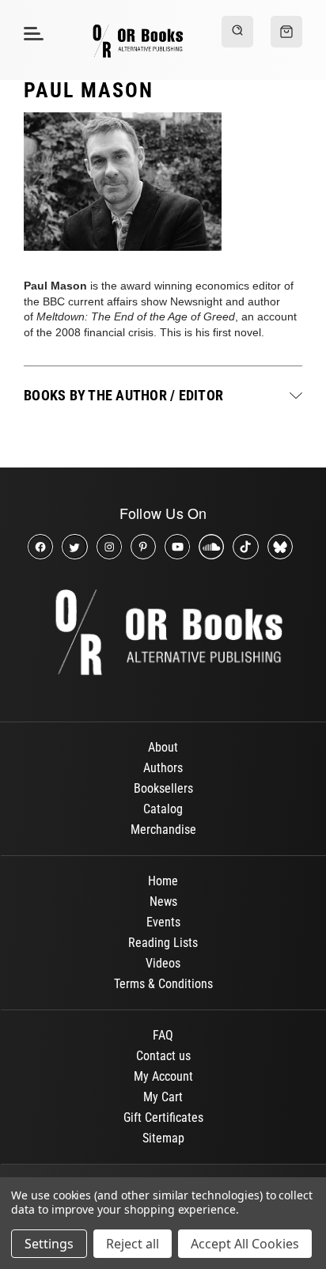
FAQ (163, 1035)
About (163, 747)
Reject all (132, 1243)
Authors (163, 767)
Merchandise (163, 829)
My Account (163, 1076)
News (163, 901)
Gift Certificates (163, 1117)
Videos (163, 963)
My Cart (163, 1096)
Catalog (163, 808)
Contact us (163, 1055)
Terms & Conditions (163, 983)
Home (163, 880)
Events (163, 922)
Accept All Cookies (245, 1243)
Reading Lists (163, 942)
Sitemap (163, 1138)
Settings (49, 1243)
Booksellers (163, 788)
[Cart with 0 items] (286, 31)
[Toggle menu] (31, 33)
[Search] (237, 31)
